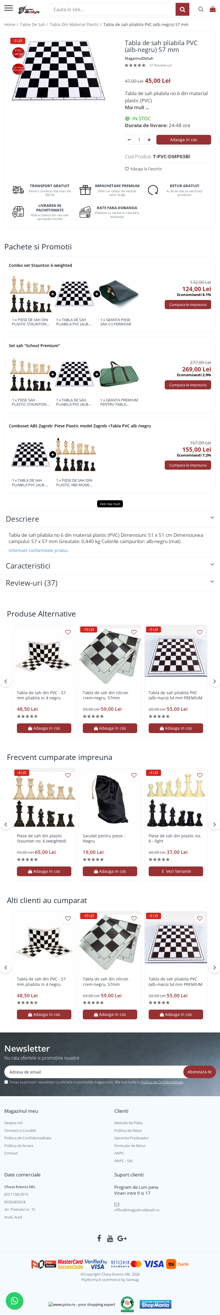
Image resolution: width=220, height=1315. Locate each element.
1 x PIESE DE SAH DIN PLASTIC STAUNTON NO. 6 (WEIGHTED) (30, 322)
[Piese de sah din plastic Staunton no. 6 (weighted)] (44, 799)
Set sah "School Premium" (34, 345)
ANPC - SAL (123, 1160)
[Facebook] (99, 1238)
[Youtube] (110, 1238)
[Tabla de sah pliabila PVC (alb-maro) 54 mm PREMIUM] (176, 656)
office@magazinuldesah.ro (137, 1209)
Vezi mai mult (110, 504)
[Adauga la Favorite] (68, 632)
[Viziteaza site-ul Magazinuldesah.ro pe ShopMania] (156, 1304)
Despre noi (13, 1122)
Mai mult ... (137, 107)
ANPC (119, 1153)
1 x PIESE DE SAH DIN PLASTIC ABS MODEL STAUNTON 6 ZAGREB (74, 482)
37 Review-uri (160, 65)
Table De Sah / (34, 24)
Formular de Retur (130, 1145)
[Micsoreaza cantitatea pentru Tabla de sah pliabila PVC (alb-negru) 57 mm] (129, 140)
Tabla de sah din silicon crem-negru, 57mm (105, 695)
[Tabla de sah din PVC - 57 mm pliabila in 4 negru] (44, 656)
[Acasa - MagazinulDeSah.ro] (28, 10)
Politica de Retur (128, 1130)
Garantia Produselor (131, 1137)
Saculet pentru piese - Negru (104, 838)
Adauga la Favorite (145, 168)
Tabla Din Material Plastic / (76, 24)
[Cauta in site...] (201, 9)
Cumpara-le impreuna (188, 304)
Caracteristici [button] (28, 566)
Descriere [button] (22, 519)
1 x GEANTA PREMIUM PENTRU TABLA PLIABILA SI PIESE (119, 402)
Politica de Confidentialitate (162, 1082)
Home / (11, 24)
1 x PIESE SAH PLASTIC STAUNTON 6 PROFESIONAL (30, 402)
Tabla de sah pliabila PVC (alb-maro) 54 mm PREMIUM (176, 695)
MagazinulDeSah (139, 58)
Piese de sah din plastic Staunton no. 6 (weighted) (41, 838)
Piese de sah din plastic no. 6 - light (175, 838)
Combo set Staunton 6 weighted (40, 265)
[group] (60, 70)
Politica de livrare (18, 1145)
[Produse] (8, 8)
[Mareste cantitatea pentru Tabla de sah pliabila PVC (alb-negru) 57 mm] (149, 140)
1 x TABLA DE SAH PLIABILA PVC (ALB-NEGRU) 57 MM (72, 322)
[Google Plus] (121, 1238)
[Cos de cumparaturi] (213, 9)
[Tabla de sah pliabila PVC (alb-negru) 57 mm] (60, 70)
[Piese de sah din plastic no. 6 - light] (176, 799)
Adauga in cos (183, 139)
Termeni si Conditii (20, 1130)
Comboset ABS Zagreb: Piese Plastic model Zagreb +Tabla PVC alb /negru (80, 426)
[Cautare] (182, 9)
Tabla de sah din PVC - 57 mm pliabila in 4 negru (41, 695)
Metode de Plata (128, 1122)
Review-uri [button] (32, 583)
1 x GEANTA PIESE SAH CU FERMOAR (115, 322)
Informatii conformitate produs (38, 550)
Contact (11, 1153)
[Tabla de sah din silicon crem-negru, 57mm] (110, 656)
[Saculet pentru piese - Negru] (110, 799)
